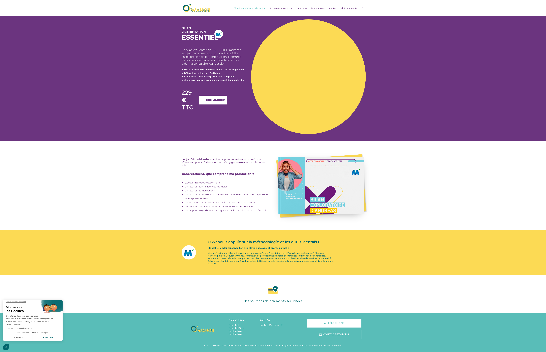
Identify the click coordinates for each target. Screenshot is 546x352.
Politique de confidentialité (258, 345)
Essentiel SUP (236, 328)
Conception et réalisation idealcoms (324, 345)
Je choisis (18, 337)
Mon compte (350, 8)
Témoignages (318, 8)
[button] (6, 347)
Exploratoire (236, 331)
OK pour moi (47, 337)
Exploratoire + (236, 334)
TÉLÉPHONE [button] (336, 323)
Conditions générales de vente (289, 345)
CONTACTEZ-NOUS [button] (336, 334)
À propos (302, 8)
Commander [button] (215, 100)
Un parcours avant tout (281, 8)
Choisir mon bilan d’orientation (249, 8)
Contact (333, 8)
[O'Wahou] (197, 8)
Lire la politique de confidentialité (19, 328)
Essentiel (234, 325)
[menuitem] (249, 8)
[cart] (362, 8)
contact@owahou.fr (271, 325)
